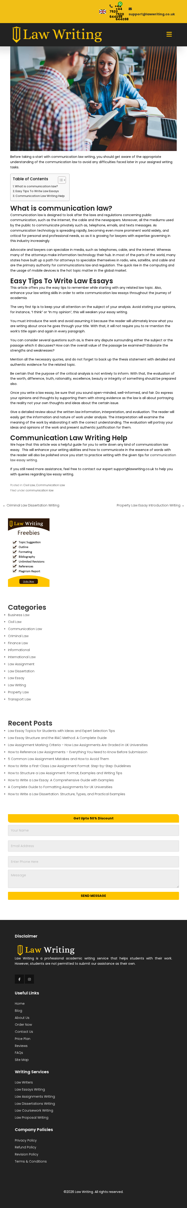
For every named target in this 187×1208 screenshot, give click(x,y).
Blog (18, 1010)
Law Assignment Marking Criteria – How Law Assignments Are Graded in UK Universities (78, 745)
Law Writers (24, 1082)
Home (20, 1003)
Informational (19, 650)
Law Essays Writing (30, 1089)
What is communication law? (36, 186)
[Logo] (56, 35)
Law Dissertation (21, 671)
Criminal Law (18, 636)
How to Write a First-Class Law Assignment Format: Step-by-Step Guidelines (69, 766)
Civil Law (29, 485)
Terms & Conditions (31, 1161)
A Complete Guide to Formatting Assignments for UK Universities (60, 787)
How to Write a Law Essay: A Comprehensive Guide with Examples (61, 780)
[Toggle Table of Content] (60, 180)
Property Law (18, 692)
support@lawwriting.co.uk (152, 14)
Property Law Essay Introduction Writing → (150, 505)
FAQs (19, 1052)
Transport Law (19, 699)
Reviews (21, 1046)
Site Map (22, 1059)
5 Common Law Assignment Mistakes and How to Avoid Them (58, 759)
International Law (22, 657)
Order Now (23, 1024)
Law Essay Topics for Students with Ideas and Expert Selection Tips (61, 731)
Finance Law (18, 643)
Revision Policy (26, 1154)
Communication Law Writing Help (40, 196)
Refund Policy (25, 1147)
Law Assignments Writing (35, 1096)
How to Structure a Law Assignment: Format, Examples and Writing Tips (65, 773)
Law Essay (16, 678)
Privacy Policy (26, 1140)
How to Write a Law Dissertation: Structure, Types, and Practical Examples (66, 794)
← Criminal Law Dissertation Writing (31, 505)
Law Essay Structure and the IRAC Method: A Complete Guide (57, 738)
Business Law (18, 615)
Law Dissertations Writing (35, 1103)
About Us (22, 1017)
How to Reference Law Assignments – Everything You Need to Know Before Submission (77, 752)
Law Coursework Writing (34, 1110)
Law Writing (17, 685)
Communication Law (50, 485)
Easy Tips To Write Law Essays (37, 191)
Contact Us (24, 1031)
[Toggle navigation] (169, 34)
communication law (40, 490)
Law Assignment (21, 664)
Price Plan (22, 1038)
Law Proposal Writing (31, 1117)
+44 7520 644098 (122, 14)
